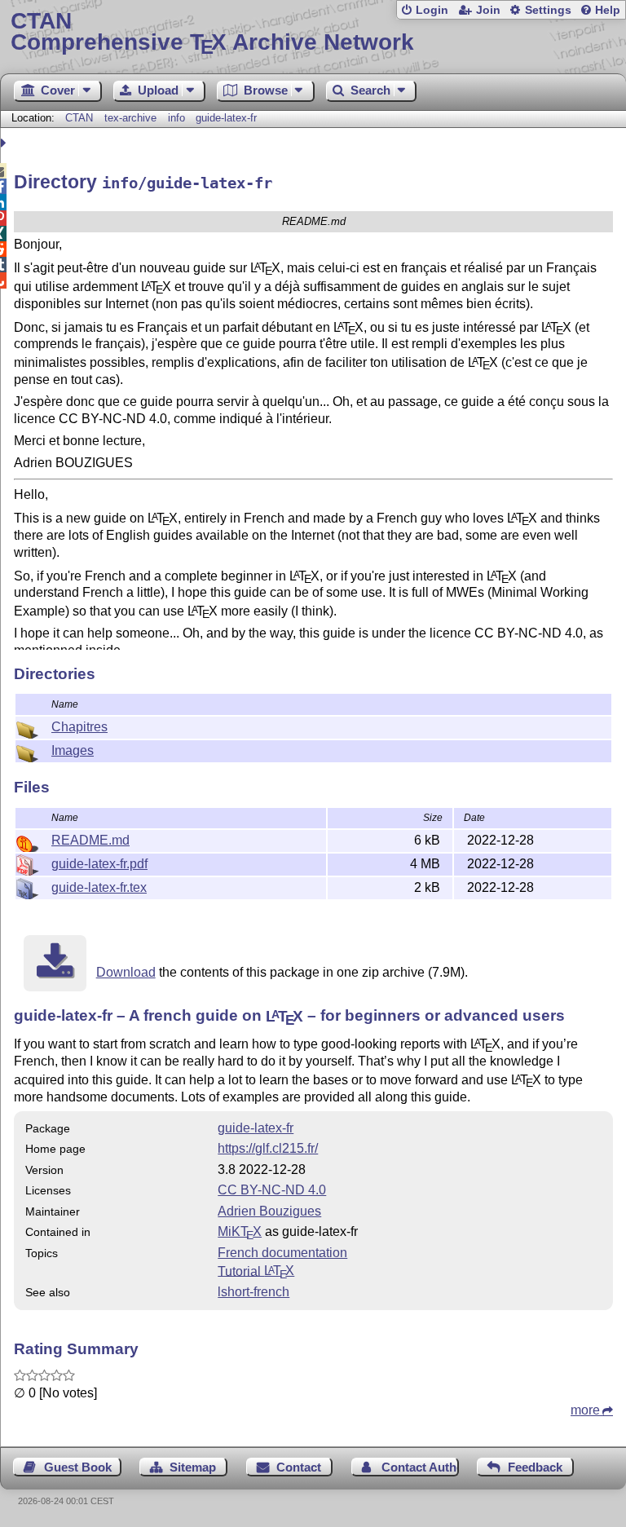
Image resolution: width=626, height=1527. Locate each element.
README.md (90, 840)
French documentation (282, 1253)
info (176, 118)
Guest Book (78, 1467)
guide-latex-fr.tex (99, 887)
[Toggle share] (5, 143)
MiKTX (240, 1231)
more (585, 1410)
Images (72, 750)
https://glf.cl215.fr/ (268, 1148)
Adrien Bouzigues (269, 1211)
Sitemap (193, 1467)
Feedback (535, 1467)
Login (432, 10)
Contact (298, 1467)
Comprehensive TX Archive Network (212, 32)
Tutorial (256, 1271)
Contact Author (420, 1467)
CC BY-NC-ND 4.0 (272, 1190)
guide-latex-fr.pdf (99, 864)
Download (126, 972)
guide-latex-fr (226, 118)
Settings (548, 10)
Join (488, 10)
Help (607, 10)
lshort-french (253, 1292)
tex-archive (130, 118)
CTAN (79, 118)
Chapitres (79, 727)
